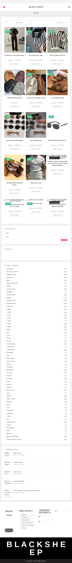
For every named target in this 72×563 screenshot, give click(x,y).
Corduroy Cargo (11, 289)
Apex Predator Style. (36, 140)
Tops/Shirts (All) (11, 422)
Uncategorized (10, 427)
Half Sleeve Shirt (11, 300)
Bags (8, 280)
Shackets (9, 387)
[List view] (10, 22)
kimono (9, 338)
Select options (14, 63)
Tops (8, 419)
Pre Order (9, 375)
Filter (64, 240)
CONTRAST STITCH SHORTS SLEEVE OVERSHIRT (57, 205)
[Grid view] (6, 22)
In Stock (9, 312)
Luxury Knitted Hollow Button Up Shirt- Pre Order (14, 205)
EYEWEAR (9, 292)
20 (61, 22)
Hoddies (9, 309)
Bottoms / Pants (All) (12, 283)
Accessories (10, 268)
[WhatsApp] (11, 524)
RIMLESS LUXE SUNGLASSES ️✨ (57, 140)
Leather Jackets (11, 344)
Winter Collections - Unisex (14, 439)
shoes (8, 393)
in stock (9, 323)
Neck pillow (10, 352)
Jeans (8, 332)
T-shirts (9, 416)
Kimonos (9, 341)
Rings (8, 381)
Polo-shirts (10, 367)
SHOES (9, 396)
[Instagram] (37, 1)
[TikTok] (7, 524)
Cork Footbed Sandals (57, 98)
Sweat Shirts (10, 410)
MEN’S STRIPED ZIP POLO (57, 55)
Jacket (8, 329)
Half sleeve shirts (11, 303)
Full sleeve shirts (11, 294)
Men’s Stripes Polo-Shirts (36, 55)
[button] (18, 29)
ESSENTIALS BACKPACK (14, 98)
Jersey (8, 335)
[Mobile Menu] (69, 7)
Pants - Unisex (10, 358)
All (66, 22)
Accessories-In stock (12, 271)
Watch (8, 430)
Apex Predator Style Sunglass (14, 140)
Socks (8, 407)
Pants (8, 355)
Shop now (9, 401)
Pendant (9, 364)
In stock (9, 326)
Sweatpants (10, 413)
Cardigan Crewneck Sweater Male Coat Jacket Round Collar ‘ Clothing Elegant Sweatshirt (58, 163)
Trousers (9, 425)
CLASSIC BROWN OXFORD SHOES (14, 184)
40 (63, 22)
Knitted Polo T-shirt (36, 183)
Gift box (9, 297)
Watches (9, 433)
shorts (8, 404)
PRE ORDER (10, 370)
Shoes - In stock (11, 399)
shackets (9, 384)
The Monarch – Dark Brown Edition (14, 55)
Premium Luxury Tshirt (36, 203)
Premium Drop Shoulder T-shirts (36, 98)
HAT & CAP (10, 306)
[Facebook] (35, 1)
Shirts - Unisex (10, 390)
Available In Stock (11, 274)
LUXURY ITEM (11, 349)
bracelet (9, 286)
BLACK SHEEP (36, 7)
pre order (9, 372)
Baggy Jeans (10, 277)
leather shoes (10, 346)
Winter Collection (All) (12, 436)
